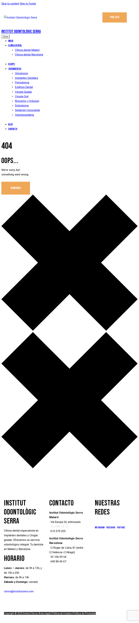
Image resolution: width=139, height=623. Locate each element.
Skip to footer (28, 3)
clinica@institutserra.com (19, 591)
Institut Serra (30, 613)
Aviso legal (44, 613)
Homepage (16, 188)
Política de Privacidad (84, 613)
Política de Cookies (62, 613)
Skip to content (10, 3)
